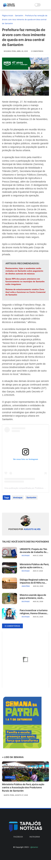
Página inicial (7, 15)
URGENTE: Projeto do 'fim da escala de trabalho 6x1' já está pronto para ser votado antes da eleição (34, 551)
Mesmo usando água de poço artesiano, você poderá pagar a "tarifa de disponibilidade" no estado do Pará (33, 596)
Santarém (19, 15)
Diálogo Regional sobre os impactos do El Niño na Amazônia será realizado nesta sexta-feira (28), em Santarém (34, 581)
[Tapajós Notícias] (9, 6)
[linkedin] (26, 506)
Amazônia (26, 586)
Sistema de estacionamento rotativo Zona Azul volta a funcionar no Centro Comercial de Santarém (25, 292)
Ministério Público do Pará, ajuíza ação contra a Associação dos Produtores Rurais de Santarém (34, 566)
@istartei (34, 847)
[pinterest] (20, 506)
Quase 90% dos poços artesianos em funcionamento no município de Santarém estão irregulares (24, 281)
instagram (35, 837)
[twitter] (9, 506)
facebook (18, 837)
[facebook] (4, 506)
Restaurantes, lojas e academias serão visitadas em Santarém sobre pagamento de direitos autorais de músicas (24, 271)
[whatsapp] (15, 506)
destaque (17, 497)
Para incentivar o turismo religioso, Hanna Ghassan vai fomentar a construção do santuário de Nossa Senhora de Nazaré (34, 612)
